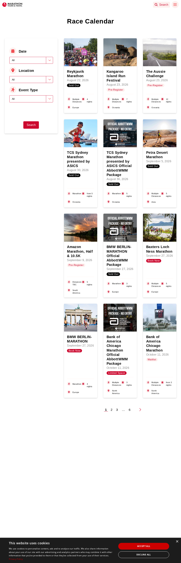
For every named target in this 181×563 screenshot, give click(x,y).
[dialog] (90, 550)
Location (26, 71)
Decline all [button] (143, 554)
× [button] (177, 541)
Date (23, 51)
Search (31, 124)
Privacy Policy (16, 559)
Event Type (28, 90)
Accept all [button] (143, 546)
